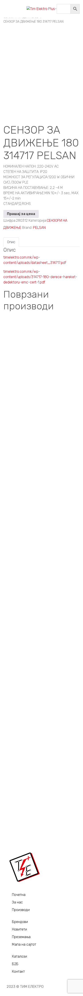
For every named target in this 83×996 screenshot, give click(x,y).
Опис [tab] (11, 242)
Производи (21, 910)
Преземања (21, 937)
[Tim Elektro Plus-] (42, 9)
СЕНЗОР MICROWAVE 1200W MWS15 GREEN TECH (41, 798)
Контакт (18, 971)
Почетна (18, 895)
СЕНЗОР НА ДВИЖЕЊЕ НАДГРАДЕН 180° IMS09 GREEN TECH (41, 477)
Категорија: (38, 220)
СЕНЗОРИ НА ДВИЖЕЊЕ (41, 339)
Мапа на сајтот (24, 944)
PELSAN (39, 227)
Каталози (19, 956)
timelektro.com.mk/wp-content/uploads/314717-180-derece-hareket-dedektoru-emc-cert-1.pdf (40, 276)
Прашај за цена (21, 214)
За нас (17, 902)
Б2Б (15, 964)
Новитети (19, 929)
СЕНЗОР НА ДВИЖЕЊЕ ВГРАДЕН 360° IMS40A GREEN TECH (41, 380)
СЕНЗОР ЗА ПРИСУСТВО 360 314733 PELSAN (42, 626)
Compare (7, 327)
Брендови (20, 922)
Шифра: (9, 220)
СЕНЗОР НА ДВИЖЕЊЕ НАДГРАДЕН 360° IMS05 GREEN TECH (41, 712)
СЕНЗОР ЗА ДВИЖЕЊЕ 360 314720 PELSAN (41, 557)
